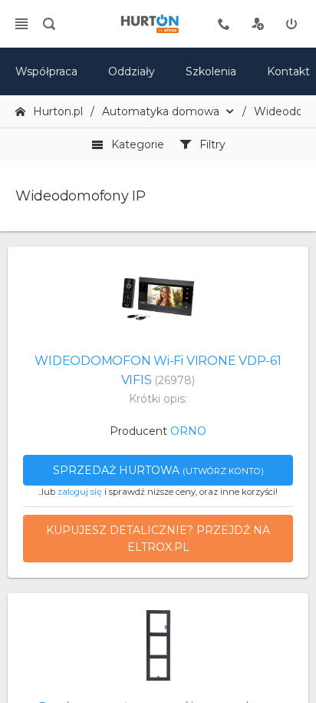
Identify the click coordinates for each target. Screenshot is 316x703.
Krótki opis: (158, 399)
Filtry (212, 144)
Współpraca (46, 71)
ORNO (188, 431)
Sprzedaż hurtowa (158, 470)
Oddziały (131, 71)
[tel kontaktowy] (224, 23)
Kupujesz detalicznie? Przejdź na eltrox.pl (158, 538)
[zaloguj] (291, 23)
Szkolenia (211, 71)
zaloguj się (80, 491)
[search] (49, 24)
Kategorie (137, 144)
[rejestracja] (258, 23)
